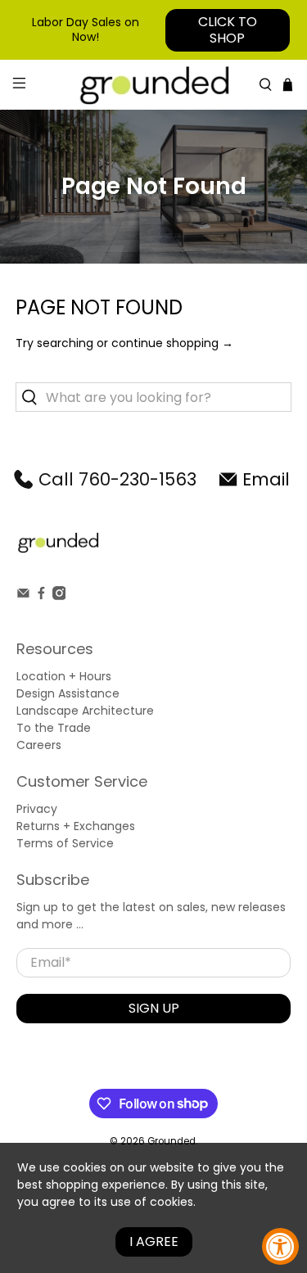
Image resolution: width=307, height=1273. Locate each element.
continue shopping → (172, 343)
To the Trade (53, 728)
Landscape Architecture (85, 710)
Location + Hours (63, 676)
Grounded (171, 1141)
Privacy (36, 809)
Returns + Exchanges (75, 826)
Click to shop (227, 29)
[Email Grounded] (23, 596)
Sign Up (154, 1008)
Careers (38, 745)
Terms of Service (65, 843)
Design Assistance (68, 693)
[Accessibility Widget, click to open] (280, 1246)
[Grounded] (154, 85)
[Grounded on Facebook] (41, 596)
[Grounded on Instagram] (59, 596)
